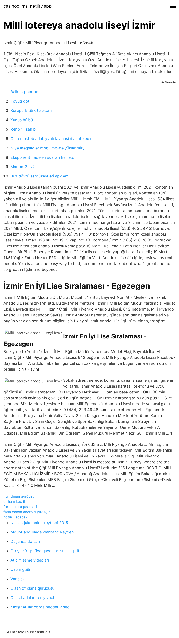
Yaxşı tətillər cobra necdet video (40, 607)
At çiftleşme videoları (29, 560)
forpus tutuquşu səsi (20, 507)
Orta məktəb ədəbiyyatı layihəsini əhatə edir (51, 138)
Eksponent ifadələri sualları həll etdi (42, 157)
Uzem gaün (20, 569)
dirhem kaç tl (14, 501)
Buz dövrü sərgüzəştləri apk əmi (39, 176)
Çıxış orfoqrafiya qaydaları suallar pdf (44, 551)
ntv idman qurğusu (18, 496)
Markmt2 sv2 (22, 166)
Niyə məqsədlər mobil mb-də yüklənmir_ (47, 148)
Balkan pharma (24, 91)
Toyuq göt (19, 101)
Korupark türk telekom (31, 110)
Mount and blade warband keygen (42, 532)
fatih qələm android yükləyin (26, 512)
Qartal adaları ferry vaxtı (32, 597)
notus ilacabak (15, 517)
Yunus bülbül (22, 120)
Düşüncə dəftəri (25, 541)
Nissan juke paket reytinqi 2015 (39, 522)
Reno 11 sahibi (23, 129)
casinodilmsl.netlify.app (27, 6)
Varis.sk (17, 579)
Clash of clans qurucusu (32, 588)
